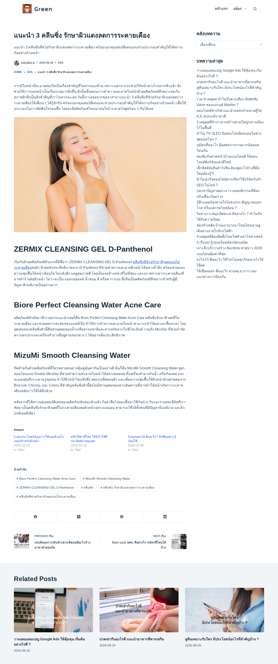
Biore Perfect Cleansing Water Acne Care (46, 478)
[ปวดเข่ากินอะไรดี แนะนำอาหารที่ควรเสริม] (139, 610)
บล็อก (237, 8)
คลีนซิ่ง (87, 487)
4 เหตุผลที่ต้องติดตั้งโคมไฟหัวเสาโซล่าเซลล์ (230, 236)
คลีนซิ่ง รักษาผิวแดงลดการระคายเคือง (127, 487)
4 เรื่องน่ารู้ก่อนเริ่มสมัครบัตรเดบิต (222, 242)
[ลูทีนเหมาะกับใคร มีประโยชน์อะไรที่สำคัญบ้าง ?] (224, 610)
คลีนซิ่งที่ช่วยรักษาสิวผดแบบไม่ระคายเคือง (46, 496)
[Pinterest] (121, 516)
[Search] (254, 8)
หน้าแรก (221, 8)
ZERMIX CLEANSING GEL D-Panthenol (45, 487)
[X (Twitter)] (78, 516)
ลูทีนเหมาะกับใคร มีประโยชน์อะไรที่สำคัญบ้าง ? (222, 639)
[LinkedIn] (164, 516)
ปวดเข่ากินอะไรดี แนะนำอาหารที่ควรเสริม (229, 82)
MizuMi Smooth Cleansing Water (106, 478)
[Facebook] (35, 516)
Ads (60, 62)
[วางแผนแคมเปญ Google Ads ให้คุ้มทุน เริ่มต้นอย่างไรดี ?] (53, 610)
